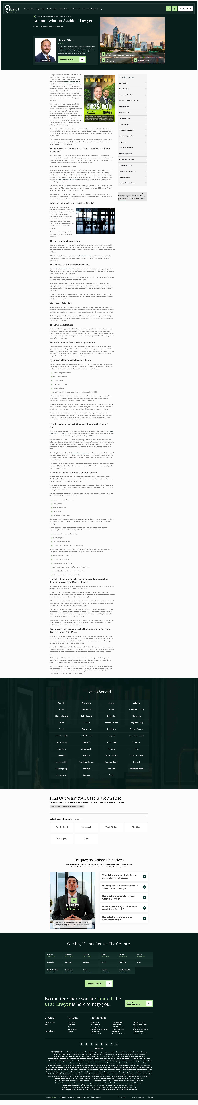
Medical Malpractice (126, 136)
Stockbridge (61, 775)
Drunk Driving (124, 124)
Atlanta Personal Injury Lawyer (48, 16)
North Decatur (111, 756)
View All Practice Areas (127, 183)
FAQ (69, 1027)
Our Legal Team (50, 1022)
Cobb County (86, 716)
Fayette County (136, 729)
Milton (136, 749)
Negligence (123, 142)
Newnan (61, 756)
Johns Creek (111, 742)
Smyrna (86, 769)
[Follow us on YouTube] (96, 1044)
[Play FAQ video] (74, 900)
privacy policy (122, 1097)
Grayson (111, 736)
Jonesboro (136, 742)
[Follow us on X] (116, 1044)
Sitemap (150, 1097)
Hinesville (87, 742)
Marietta (111, 749)
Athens (111, 703)
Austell (61, 710)
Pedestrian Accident (126, 148)
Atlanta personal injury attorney (68, 179)
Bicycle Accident (124, 112)
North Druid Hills (137, 756)
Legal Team (40, 9)
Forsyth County (61, 736)
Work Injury (62, 838)
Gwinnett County (136, 736)
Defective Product (125, 118)
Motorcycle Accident (126, 95)
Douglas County (136, 723)
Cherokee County (136, 710)
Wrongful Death (124, 177)
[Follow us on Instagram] (81, 1044)
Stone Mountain (136, 769)
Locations (95, 9)
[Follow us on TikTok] (91, 1044)
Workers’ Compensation (127, 171)
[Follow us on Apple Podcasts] (101, 1044)
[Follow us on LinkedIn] (106, 1044)
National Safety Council (72, 81)
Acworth (61, 703)
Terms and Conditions (137, 1097)
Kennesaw (61, 749)
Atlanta (136, 703)
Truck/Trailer (111, 827)
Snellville (111, 769)
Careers (70, 1031)
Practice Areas (52, 9)
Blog (46, 1024)
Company (50, 1018)
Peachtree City (61, 762)
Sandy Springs (61, 769)
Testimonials (75, 9)
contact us (184, 9)
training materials (85, 256)
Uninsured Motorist (125, 165)
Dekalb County (111, 723)
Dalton (61, 723)
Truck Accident (124, 89)
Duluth (61, 729)
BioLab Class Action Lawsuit (128, 101)
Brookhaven (86, 710)
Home (38, 16)
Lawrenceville (86, 749)
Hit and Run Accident (126, 130)
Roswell (136, 762)
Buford (111, 710)
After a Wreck (72, 1029)
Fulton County (86, 736)
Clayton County (61, 716)
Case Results (64, 9)
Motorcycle (86, 827)
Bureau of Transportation (80, 453)
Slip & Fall (136, 827)
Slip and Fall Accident (126, 159)
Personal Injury (124, 106)
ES (169, 9)
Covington (111, 716)
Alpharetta (86, 703)
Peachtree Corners (86, 762)
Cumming (136, 716)
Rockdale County (111, 762)
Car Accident (29, 9)
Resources (85, 9)
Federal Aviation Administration (63, 269)
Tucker (111, 775)
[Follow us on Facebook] (86, 1044)
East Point (111, 729)
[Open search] (101, 9)
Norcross (86, 756)
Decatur (86, 723)
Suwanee (86, 775)
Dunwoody (86, 729)
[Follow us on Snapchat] (111, 1044)
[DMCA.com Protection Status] (99, 1048)
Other (86, 838)
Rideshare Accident (125, 153)
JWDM (53, 1097)
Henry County (61, 742)
